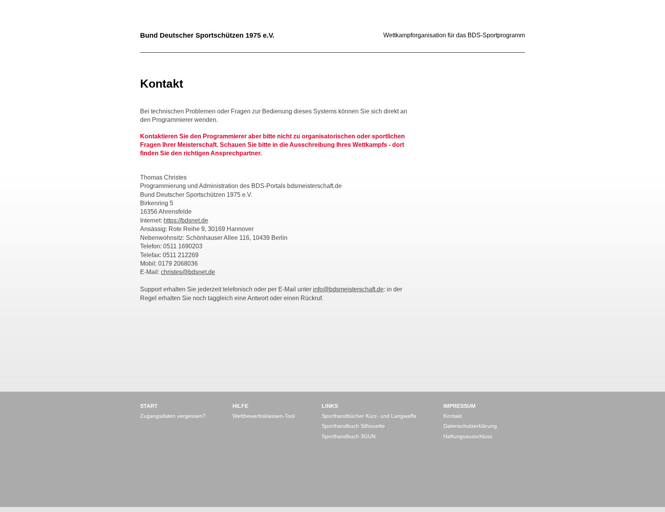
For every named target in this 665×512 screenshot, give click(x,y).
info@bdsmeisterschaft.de (348, 289)
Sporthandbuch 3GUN (349, 436)
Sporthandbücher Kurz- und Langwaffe (369, 416)
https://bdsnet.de (186, 220)
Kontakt (452, 416)
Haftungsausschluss (467, 436)
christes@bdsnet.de (188, 272)
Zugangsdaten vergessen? (173, 416)
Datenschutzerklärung (470, 426)
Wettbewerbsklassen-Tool (263, 416)
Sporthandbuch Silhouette (353, 426)
